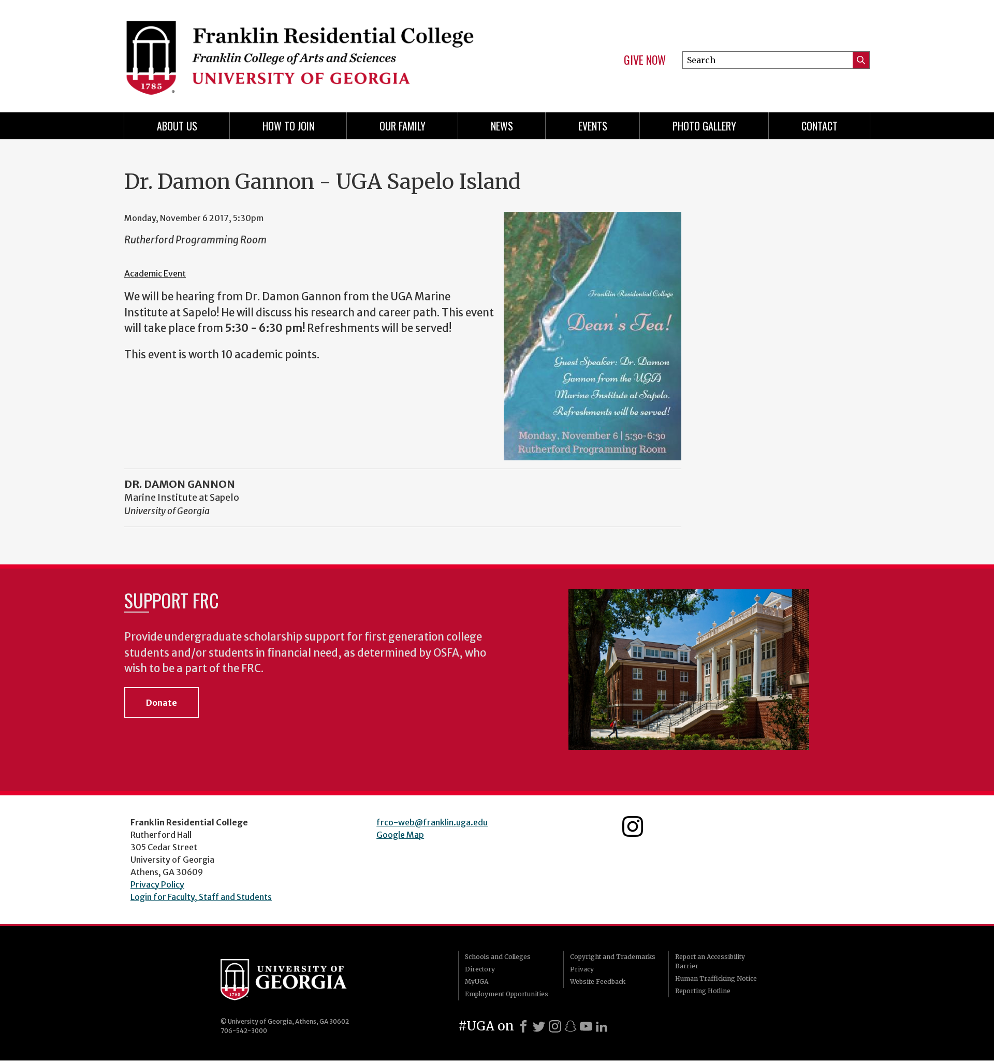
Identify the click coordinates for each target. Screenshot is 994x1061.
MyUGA (476, 981)
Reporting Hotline (702, 991)
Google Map (400, 835)
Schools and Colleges (498, 957)
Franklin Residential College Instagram (632, 826)
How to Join (288, 126)
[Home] (305, 52)
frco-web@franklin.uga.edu (432, 822)
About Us (177, 126)
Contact (819, 126)
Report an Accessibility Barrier (710, 961)
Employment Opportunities (506, 994)
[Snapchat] (570, 1026)
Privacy (582, 969)
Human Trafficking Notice (716, 978)
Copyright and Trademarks (612, 957)
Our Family (402, 126)
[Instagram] (555, 1026)
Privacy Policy (157, 884)
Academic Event (155, 273)
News (502, 126)
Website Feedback (597, 981)
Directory (480, 969)
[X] (539, 1026)
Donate (161, 702)
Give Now (645, 60)
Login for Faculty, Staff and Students (201, 897)
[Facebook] (523, 1026)
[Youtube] (586, 1026)
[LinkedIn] (601, 1026)
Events (592, 126)
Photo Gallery (704, 126)
